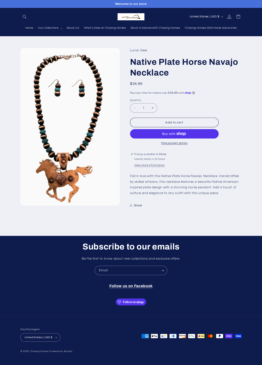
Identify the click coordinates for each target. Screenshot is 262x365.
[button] (24, 16)
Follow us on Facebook (131, 286)
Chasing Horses (39, 351)
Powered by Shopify (60, 351)
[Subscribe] (162, 270)
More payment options (174, 143)
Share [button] (138, 205)
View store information (149, 165)
